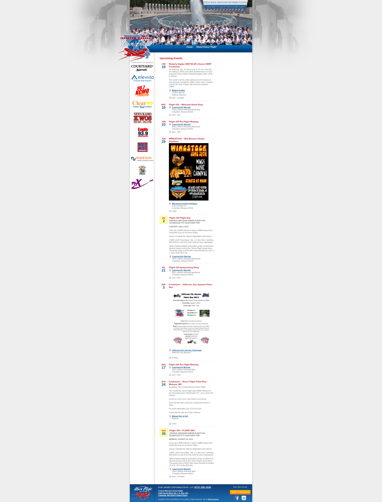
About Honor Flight (206, 47)
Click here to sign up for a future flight (225, 7)
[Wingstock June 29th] (188, 172)
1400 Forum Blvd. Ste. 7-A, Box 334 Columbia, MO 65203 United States (173, 494)
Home (190, 47)
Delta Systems (213, 499)
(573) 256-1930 (202, 487)
